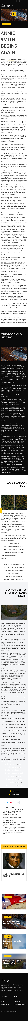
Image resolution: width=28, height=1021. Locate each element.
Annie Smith (11, 59)
